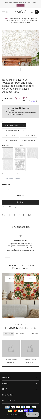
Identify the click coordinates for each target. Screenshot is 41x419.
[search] (7, 12)
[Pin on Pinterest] (19, 214)
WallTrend (16, 415)
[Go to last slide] (17, 69)
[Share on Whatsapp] (24, 214)
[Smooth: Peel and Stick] (7, 153)
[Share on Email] (29, 214)
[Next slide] (23, 69)
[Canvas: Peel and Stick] (19, 153)
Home (6, 18)
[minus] (4, 189)
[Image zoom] (20, 48)
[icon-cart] (31, 12)
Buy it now (20, 202)
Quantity (6, 185)
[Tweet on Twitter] (14, 214)
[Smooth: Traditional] (7, 165)
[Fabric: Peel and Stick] (31, 153)
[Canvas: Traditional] (19, 165)
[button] (20, 195)
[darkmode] (37, 12)
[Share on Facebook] (9, 214)
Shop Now (20, 5)
